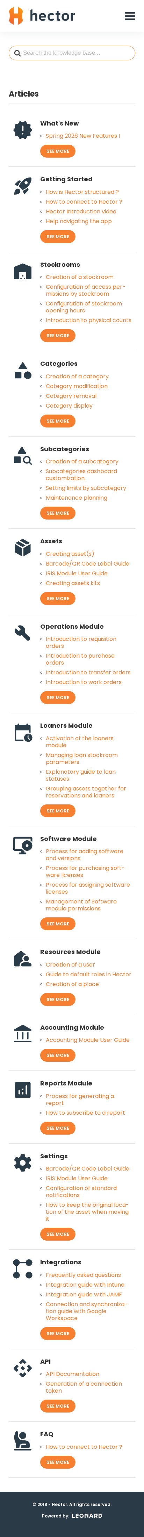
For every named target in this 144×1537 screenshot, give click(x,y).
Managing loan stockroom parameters (82, 759)
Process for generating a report (80, 1100)
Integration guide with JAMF (84, 1294)
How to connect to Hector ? (84, 201)
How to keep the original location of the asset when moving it (87, 1212)
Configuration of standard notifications (81, 1192)
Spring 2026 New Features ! (83, 135)
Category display (69, 405)
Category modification (77, 386)
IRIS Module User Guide (77, 573)
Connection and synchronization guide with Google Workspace (87, 1311)
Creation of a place (72, 984)
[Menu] (130, 16)
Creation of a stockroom (80, 277)
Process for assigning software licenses (88, 888)
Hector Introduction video (81, 211)
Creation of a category (77, 376)
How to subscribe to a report (85, 1113)
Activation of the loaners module (80, 742)
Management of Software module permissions (81, 905)
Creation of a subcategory (82, 461)
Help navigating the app (79, 221)
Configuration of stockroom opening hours (84, 307)
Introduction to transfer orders (88, 672)
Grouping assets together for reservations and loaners (86, 792)
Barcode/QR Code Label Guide (87, 563)
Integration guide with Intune (85, 1284)
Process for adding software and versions (84, 855)
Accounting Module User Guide (88, 1040)
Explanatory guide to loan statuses (81, 775)
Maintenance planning (76, 497)
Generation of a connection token (84, 1387)
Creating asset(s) (70, 554)
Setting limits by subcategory (86, 488)
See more (57, 151)
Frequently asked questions (83, 1275)
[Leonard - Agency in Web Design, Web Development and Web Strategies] (87, 1516)
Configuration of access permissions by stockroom (85, 290)
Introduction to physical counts (88, 320)
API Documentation (72, 1374)
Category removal (71, 396)
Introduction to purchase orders (80, 659)
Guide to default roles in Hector (88, 974)
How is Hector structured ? (82, 192)
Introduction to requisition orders (81, 643)
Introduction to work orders (84, 682)
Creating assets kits (73, 583)
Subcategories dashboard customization (81, 475)
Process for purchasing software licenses (85, 872)
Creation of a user (70, 964)
